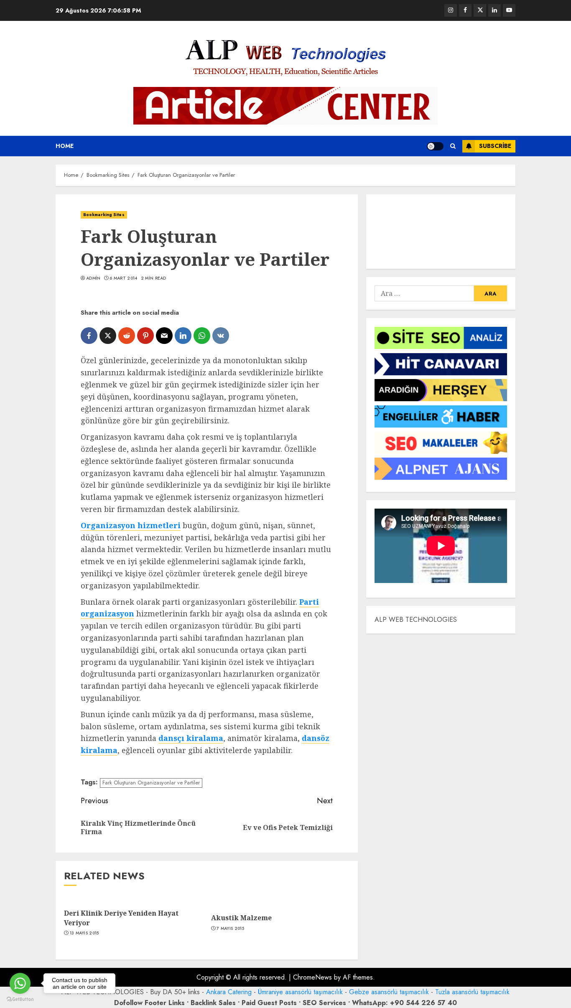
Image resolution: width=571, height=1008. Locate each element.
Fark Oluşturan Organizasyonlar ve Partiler (151, 783)
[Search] (453, 146)
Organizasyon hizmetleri (131, 525)
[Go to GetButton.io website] (20, 999)
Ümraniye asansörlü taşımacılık (300, 992)
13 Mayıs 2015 (84, 933)
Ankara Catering (229, 992)
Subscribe (495, 146)
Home (65, 146)
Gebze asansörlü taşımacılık (389, 992)
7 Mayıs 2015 (230, 929)
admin (93, 278)
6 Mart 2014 (123, 278)
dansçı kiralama (190, 738)
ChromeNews (312, 977)
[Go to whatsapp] (20, 983)
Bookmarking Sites (104, 214)
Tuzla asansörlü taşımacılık (472, 992)
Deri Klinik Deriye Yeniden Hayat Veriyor (121, 918)
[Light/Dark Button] (435, 146)
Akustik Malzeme (241, 917)
